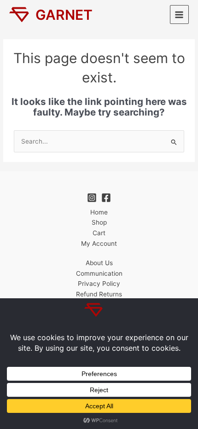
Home (99, 212)
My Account (99, 243)
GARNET (64, 14)
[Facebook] (106, 198)
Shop (99, 222)
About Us (99, 263)
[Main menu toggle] (179, 14)
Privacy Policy (99, 283)
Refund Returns (99, 294)
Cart (99, 233)
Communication (99, 273)
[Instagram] (92, 198)
